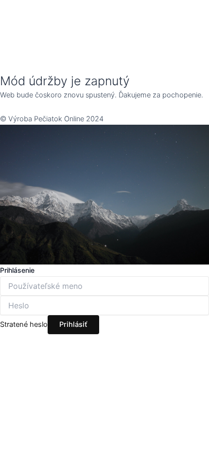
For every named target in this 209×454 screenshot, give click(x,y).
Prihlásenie (17, 270)
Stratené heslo (24, 324)
